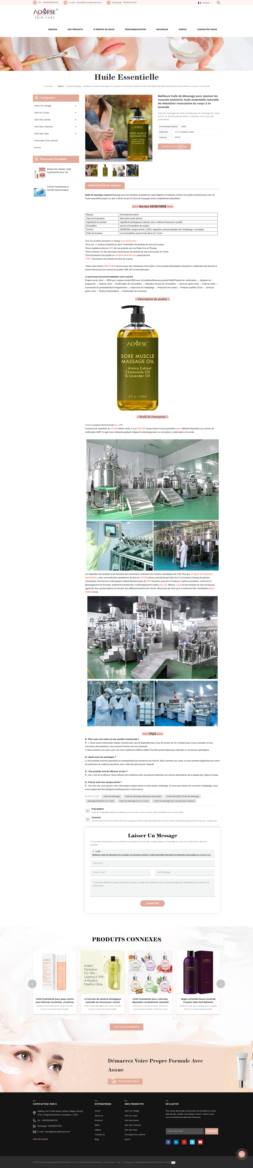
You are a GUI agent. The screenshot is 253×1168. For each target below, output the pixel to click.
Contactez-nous (207, 29)
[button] (220, 983)
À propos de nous (103, 29)
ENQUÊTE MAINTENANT (173, 146)
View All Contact (40, 1139)
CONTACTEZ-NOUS (128, 1081)
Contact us (100, 1134)
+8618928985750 (50, 1120)
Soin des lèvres (42, 119)
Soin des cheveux (43, 126)
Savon (37, 147)
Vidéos (183, 29)
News (97, 1125)
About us (99, 1115)
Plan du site (109, 1162)
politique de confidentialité (135, 1162)
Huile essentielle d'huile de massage (182, 796)
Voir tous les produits (126, 1026)
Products (99, 1120)
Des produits (75, 29)
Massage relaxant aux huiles (101, 801)
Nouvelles (162, 29)
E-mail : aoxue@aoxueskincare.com (85, 2)
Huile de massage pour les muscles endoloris (174, 801)
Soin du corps (41, 112)
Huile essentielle (74, 86)
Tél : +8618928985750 (48, 2)
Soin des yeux (41, 133)
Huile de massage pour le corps (134, 801)
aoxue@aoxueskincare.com (57, 1131)
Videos (98, 1129)
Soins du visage (42, 105)
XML (118, 1162)
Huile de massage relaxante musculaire (143, 796)
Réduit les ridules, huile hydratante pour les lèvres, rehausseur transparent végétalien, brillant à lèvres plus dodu (59, 171)
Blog (97, 1139)
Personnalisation (135, 29)
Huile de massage (112, 796)
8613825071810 (55, 1126)
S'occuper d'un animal (46, 140)
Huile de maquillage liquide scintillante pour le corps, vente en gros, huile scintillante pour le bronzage (150, 1000)
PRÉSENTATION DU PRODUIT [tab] (104, 185)
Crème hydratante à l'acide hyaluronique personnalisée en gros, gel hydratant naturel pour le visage (59, 188)
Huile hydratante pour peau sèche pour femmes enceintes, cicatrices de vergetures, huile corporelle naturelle (198, 1000)
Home (97, 1110)
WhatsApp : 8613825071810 (124, 2)
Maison (52, 29)
